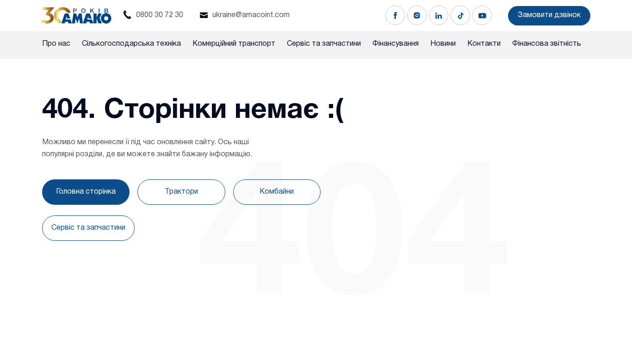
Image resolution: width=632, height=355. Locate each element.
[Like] (395, 15)
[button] (549, 15)
